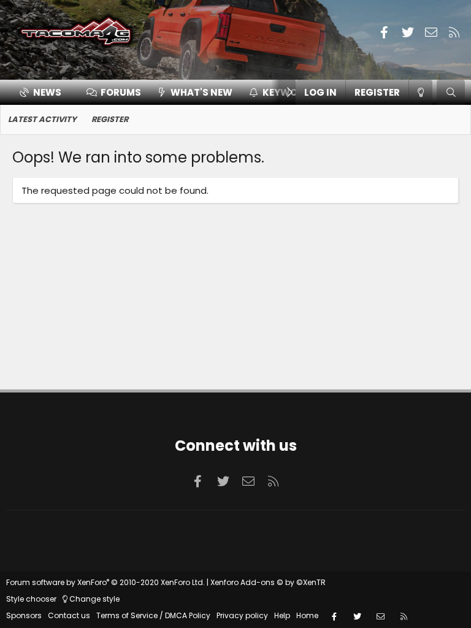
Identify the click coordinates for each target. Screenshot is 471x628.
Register (109, 119)
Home (307, 615)
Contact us (69, 615)
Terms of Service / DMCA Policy (153, 615)
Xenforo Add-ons (268, 582)
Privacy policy (242, 615)
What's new (201, 92)
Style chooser (31, 599)
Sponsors (24, 615)
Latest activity (42, 119)
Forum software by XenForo (105, 582)
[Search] (451, 92)
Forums (121, 92)
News (47, 92)
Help (282, 615)
